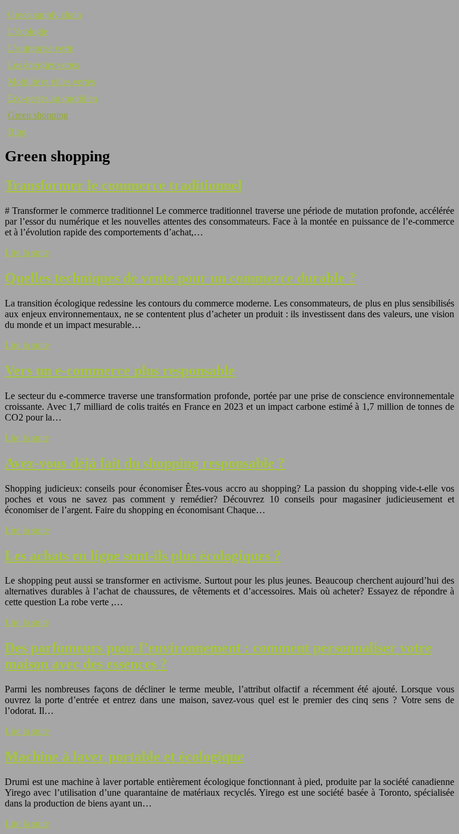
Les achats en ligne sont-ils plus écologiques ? (143, 555)
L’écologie (28, 31)
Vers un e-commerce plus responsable (120, 370)
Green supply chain (44, 15)
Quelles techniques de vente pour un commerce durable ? (180, 278)
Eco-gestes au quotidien (52, 98)
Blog (17, 132)
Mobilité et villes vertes (51, 81)
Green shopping (38, 115)
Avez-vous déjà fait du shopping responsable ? (145, 463)
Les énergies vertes (43, 65)
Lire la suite (27, 252)
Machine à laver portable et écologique (124, 756)
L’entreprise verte (41, 48)
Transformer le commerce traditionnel (123, 185)
